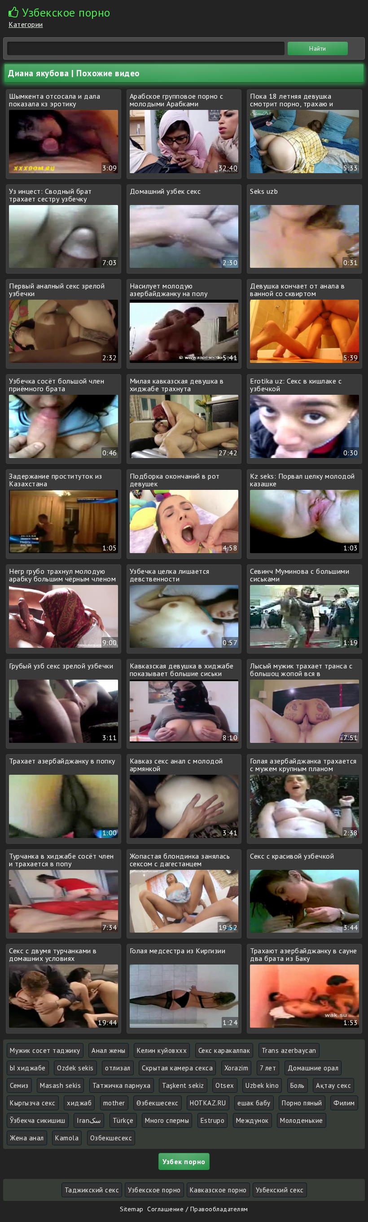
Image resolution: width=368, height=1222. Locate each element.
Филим (344, 1103)
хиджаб (79, 1103)
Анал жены (109, 1050)
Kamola (67, 1138)
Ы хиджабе (28, 1068)
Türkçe (123, 1120)
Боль (297, 1085)
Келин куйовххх (162, 1050)
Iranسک (89, 1120)
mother (114, 1103)
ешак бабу (254, 1103)
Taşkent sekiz (183, 1085)
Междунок (252, 1120)
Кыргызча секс (33, 1103)
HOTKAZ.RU (208, 1103)
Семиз (19, 1085)
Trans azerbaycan (289, 1050)
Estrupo (213, 1120)
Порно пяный (302, 1103)
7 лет (268, 1068)
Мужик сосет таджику (45, 1050)
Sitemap (132, 1209)
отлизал (118, 1068)
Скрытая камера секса (177, 1068)
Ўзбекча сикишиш (38, 1120)
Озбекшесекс (111, 1138)
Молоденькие (301, 1120)
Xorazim (236, 1068)
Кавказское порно (218, 1190)
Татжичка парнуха (121, 1085)
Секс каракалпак (224, 1050)
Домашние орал (313, 1068)
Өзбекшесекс (157, 1103)
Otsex (224, 1085)
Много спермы (167, 1120)
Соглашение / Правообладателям (197, 1209)
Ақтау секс (333, 1085)
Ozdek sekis (75, 1068)
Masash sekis (60, 1085)
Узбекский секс (280, 1190)
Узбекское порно (154, 1190)
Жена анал (27, 1138)
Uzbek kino (262, 1085)
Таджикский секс (92, 1190)
